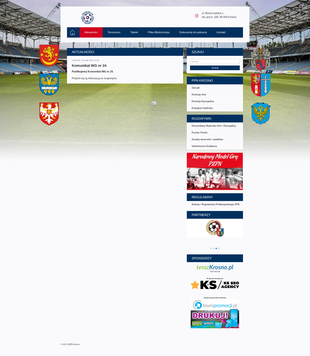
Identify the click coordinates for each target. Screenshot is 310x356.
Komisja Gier (199, 94)
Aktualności (91, 32)
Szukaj (215, 67)
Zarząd (195, 87)
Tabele (134, 32)
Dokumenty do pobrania (193, 32)
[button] (211, 248)
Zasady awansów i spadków (207, 139)
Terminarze (114, 32)
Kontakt (221, 32)
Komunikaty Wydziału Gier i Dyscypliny (214, 125)
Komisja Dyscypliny (203, 101)
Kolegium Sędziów (202, 108)
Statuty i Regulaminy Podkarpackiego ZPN (215, 204)
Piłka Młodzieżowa (159, 32)
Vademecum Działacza (204, 146)
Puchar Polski (199, 132)
